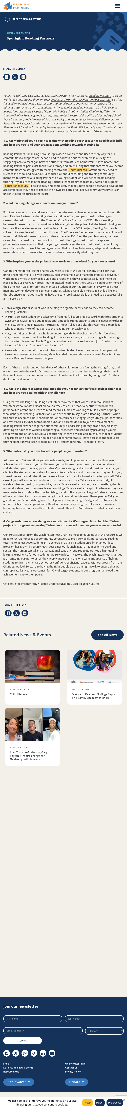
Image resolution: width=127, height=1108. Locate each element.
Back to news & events (27, 19)
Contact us (71, 1067)
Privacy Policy (73, 1071)
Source (95, 584)
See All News (107, 635)
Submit (23, 1040)
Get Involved (16, 1082)
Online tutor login (75, 1063)
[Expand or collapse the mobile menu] (117, 5)
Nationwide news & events (18, 1067)
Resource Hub (11, 1071)
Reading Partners (100, 95)
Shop (6, 1063)
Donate (74, 1082)
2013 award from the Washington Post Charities (81, 99)
